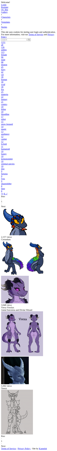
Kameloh (43, 448)
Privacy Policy (24, 448)
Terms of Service (35, 34)
